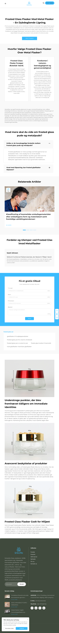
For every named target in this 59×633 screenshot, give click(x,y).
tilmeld (22, 584)
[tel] (57, 310)
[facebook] (32, 608)
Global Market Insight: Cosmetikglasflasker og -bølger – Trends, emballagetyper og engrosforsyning (18, 611)
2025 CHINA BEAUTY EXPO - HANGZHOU (19, 604)
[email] (57, 317)
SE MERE (8, 225)
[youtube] (36, 608)
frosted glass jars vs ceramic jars (17, 343)
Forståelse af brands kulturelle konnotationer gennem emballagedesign (19, 597)
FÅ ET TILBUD (29, 38)
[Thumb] (8, 596)
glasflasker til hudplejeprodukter (17, 336)
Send (29, 318)
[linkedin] (43, 608)
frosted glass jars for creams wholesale (19, 340)
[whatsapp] (57, 314)
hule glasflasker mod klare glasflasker (19, 346)
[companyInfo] (29, 3)
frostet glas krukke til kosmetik (41, 343)
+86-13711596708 (41, 604)
